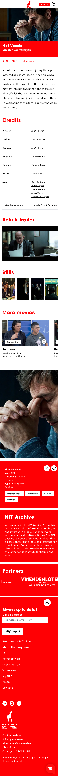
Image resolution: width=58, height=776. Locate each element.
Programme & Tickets (17, 641)
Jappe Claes (37, 193)
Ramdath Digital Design (15, 757)
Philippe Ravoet (38, 165)
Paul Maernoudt (39, 156)
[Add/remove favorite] (54, 468)
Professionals (11, 658)
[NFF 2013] (3, 61)
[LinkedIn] (19, 703)
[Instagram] (12, 703)
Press (6, 682)
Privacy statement (13, 739)
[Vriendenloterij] (33, 581)
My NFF (7, 676)
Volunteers (9, 670)
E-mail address (12, 614)
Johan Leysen (37, 185)
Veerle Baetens (38, 189)
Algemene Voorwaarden (16, 743)
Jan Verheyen (37, 131)
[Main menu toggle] (4, 4)
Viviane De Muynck (40, 196)
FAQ (5, 653)
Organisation (11, 664)
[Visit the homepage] (29, 4)
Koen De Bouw (38, 182)
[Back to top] (47, 602)
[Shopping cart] (54, 4)
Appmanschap (38, 757)
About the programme (17, 647)
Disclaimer (9, 747)
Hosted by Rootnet (12, 761)
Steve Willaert (37, 173)
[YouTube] (4, 703)
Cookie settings (11, 735)
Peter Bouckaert (38, 139)
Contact (7, 687)
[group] (25, 339)
